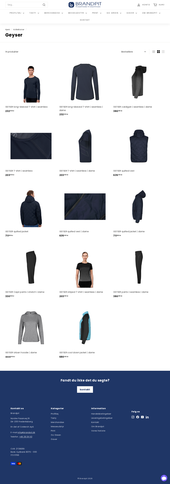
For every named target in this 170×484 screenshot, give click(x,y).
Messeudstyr (76, 13)
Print (95, 13)
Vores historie (98, 430)
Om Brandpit (150, 13)
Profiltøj (16, 13)
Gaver (131, 13)
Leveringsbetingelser (102, 418)
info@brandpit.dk (26, 432)
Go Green (113, 13)
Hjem (7, 29)
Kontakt (85, 20)
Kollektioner (18, 29)
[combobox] (26, 5)
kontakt (85, 389)
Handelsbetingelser (101, 413)
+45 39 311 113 (25, 436)
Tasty (33, 13)
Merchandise (52, 13)
